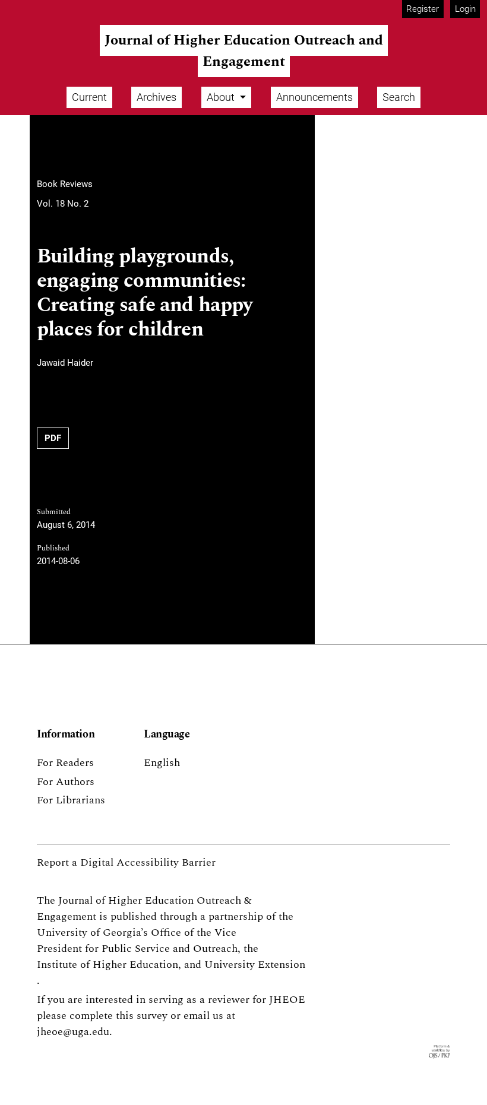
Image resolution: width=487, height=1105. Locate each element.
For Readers (65, 763)
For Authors (65, 782)
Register (422, 9)
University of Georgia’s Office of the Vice (136, 932)
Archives (156, 97)
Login (465, 9)
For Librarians (71, 800)
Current (89, 97)
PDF (53, 438)
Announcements (314, 97)
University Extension (254, 965)
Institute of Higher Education (107, 965)
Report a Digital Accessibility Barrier (126, 862)
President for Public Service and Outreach (137, 949)
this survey (141, 1016)
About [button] (222, 97)
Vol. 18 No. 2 (62, 203)
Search (398, 97)
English (162, 763)
